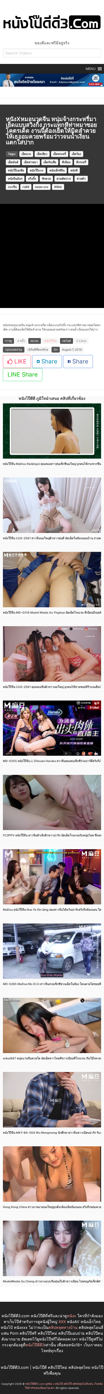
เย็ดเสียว (42, 154)
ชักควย (46, 178)
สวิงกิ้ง (32, 178)
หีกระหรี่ (81, 162)
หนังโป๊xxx (37, 170)
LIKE (19, 361)
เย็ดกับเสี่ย (50, 162)
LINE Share (22, 374)
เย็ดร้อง (76, 154)
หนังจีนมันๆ (15, 178)
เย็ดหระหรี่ (59, 154)
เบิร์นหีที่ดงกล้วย (38, 349)
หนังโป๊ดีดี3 (35, 1344)
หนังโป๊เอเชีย (16, 170)
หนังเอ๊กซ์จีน (57, 170)
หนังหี (74, 170)
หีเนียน (66, 162)
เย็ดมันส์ (13, 162)
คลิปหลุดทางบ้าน (62, 1327)
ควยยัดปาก (64, 178)
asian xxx (41, 187)
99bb (58, 187)
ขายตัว (81, 178)
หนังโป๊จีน (50, 341)
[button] (91, 69)
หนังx (71, 1315)
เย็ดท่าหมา (31, 162)
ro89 (25, 187)
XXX (62, 1321)
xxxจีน (12, 187)
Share (48, 361)
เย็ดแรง (26, 154)
